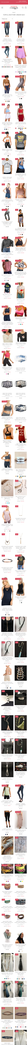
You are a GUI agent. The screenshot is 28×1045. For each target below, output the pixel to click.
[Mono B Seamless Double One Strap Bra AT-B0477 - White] (9, 129)
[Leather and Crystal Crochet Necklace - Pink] (9, 978)
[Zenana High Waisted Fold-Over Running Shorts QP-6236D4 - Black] (19, 71)
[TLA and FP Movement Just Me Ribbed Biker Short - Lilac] (19, 234)
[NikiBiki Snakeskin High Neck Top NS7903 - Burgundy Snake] (19, 206)
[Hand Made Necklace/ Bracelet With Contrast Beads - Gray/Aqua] (9, 1027)
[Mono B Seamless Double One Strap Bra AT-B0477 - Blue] (4, 129)
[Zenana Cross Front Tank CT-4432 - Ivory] (19, 602)
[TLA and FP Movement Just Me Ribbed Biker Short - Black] (22, 234)
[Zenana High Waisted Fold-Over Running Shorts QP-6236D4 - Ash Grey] (21, 73)
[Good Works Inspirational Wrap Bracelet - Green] (20, 881)
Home (13, 12)
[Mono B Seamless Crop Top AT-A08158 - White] (17, 128)
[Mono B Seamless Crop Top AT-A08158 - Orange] (24, 128)
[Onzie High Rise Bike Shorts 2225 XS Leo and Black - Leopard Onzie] (19, 98)
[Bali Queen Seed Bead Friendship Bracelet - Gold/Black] (19, 477)
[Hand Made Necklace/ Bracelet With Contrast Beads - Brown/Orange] (6, 1027)
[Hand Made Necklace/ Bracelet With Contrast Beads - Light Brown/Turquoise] (4, 1027)
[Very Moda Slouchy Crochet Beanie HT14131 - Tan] (22, 951)
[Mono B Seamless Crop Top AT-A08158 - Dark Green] (20, 128)
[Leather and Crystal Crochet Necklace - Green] (4, 978)
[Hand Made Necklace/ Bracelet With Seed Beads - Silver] (24, 1026)
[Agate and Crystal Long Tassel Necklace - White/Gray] (20, 978)
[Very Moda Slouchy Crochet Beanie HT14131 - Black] (19, 951)
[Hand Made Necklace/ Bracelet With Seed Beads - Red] (20, 1026)
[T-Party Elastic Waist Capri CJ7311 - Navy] (5, 834)
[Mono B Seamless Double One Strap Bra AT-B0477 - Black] (6, 129)
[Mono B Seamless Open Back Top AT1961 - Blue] (10, 687)
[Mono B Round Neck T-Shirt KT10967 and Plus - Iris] (4, 531)
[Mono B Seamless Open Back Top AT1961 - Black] (7, 687)
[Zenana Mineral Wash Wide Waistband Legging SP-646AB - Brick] (10, 66)
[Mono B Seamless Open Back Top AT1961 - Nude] (8, 687)
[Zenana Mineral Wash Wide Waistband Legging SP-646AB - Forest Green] (8, 66)
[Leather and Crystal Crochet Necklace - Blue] (6, 978)
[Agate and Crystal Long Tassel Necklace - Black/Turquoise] (17, 978)
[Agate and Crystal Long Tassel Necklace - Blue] (24, 978)
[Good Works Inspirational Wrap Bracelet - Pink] (19, 881)
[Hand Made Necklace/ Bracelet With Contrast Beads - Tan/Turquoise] (3, 1027)
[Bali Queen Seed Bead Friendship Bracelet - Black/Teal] (20, 476)
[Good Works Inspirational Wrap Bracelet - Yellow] (22, 881)
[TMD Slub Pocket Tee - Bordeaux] (4, 280)
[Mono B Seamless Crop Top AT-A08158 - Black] (19, 128)
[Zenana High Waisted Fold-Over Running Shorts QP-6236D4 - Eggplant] (19, 73)
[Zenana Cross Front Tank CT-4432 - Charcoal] (21, 602)
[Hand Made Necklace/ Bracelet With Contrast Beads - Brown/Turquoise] (11, 1027)
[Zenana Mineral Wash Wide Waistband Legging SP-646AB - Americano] (12, 66)
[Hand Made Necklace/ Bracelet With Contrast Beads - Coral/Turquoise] (8, 1027)
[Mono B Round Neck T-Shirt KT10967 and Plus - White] (6, 531)
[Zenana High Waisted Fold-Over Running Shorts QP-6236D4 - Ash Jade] (20, 71)
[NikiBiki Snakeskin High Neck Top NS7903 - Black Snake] (22, 206)
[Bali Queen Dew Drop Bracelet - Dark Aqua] (8, 503)
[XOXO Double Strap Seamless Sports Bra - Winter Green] (20, 324)
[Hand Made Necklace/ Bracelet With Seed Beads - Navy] (17, 1026)
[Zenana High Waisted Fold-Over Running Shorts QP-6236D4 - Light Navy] (25, 71)
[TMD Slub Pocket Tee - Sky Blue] (6, 280)
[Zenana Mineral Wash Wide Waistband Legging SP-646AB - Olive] (5, 66)
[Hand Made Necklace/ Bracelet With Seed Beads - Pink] (19, 1026)
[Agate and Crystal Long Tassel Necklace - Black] (22, 978)
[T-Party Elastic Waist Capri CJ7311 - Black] (7, 834)
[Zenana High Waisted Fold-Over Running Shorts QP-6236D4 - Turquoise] (22, 71)
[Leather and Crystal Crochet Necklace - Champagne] (8, 978)
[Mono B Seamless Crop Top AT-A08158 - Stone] (22, 129)
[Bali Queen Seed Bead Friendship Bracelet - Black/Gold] (24, 476)
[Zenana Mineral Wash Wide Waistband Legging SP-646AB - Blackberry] (7, 66)
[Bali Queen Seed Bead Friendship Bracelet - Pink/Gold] (15, 476)
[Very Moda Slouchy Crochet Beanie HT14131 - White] (20, 951)
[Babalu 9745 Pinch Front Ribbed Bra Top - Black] (8, 155)
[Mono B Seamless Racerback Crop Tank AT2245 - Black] (8, 373)
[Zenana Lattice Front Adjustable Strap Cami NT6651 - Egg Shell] (7, 614)
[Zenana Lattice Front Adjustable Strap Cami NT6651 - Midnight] (5, 614)
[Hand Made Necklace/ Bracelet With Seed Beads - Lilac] (22, 1026)
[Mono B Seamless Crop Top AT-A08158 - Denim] (22, 128)
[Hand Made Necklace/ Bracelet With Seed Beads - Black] (25, 1026)
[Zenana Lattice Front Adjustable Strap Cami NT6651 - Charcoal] (8, 614)
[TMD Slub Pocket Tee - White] (9, 280)
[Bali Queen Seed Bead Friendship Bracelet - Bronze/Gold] (21, 477)
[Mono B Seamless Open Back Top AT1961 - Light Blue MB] (5, 687)
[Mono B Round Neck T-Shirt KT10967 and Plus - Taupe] (9, 531)
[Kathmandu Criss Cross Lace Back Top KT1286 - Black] (8, 206)
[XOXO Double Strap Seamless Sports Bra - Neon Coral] (22, 324)
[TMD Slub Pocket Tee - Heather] (8, 280)
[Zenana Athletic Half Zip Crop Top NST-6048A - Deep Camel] (5, 101)
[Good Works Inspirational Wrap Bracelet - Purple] (8, 881)
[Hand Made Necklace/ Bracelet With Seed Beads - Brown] (15, 1026)
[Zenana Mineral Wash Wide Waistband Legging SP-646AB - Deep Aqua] (2, 66)
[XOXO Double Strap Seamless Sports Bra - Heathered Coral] (19, 324)
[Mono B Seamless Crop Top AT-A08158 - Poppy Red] (15, 128)
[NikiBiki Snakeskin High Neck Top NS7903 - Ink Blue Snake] (20, 206)
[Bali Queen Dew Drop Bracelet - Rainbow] (5, 503)
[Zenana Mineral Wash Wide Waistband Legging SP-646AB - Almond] (4, 66)
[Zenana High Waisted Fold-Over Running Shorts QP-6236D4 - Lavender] (15, 71)
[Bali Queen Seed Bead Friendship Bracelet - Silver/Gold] (19, 476)
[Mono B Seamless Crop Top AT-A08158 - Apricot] (19, 129)
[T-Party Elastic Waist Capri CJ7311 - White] (8, 834)
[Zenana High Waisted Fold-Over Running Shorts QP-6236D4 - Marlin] (24, 71)
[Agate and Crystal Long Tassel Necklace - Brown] (19, 978)
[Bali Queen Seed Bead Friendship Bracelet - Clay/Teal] (22, 476)
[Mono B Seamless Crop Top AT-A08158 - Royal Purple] (20, 129)
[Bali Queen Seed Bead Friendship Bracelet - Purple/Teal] (17, 476)
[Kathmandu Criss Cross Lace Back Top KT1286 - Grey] (6, 206)
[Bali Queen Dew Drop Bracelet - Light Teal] (7, 503)
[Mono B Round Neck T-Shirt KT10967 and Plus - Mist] (8, 531)
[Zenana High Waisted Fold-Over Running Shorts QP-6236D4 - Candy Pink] (17, 71)
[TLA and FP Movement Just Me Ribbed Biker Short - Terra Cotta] (20, 234)
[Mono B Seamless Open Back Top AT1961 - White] (4, 687)
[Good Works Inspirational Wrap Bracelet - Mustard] (6, 881)
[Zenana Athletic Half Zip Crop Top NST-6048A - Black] (8, 101)
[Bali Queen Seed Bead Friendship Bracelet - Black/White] (25, 476)
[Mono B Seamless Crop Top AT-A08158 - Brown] (25, 128)
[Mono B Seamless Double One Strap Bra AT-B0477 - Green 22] (8, 129)
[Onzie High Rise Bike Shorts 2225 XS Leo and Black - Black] (21, 98)
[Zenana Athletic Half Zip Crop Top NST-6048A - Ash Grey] (7, 101)
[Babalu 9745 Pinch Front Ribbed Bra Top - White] (6, 155)
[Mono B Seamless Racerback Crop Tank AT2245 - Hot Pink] (6, 373)
